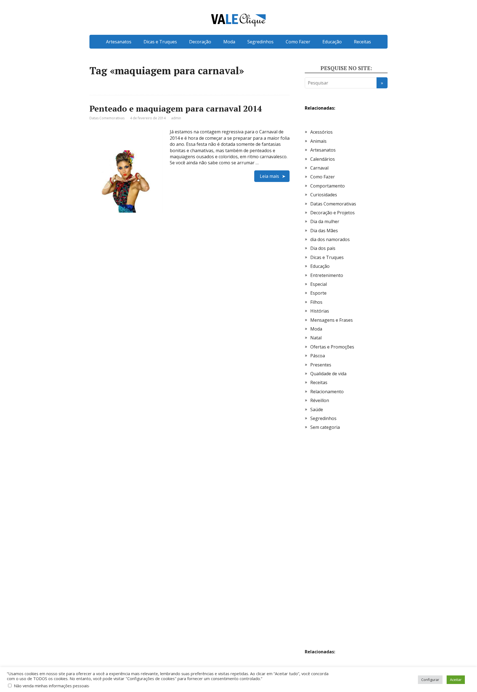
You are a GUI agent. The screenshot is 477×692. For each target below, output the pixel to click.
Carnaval (319, 168)
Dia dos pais (322, 248)
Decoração (200, 42)
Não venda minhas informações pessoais (51, 685)
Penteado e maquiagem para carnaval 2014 (175, 108)
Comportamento (327, 186)
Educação (332, 42)
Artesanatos (118, 42)
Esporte (318, 293)
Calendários (322, 159)
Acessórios (321, 132)
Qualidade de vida (328, 374)
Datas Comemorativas (106, 118)
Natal (316, 338)
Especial (318, 284)
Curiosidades (323, 195)
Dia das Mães (324, 231)
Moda (229, 42)
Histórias (319, 311)
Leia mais (269, 176)
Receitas (362, 42)
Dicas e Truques (160, 42)
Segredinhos (260, 42)
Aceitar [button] (456, 679)
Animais (318, 141)
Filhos (316, 302)
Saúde (316, 409)
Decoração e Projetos (332, 213)
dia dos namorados (330, 239)
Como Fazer (298, 42)
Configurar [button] (430, 679)
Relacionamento (327, 392)
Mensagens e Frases (331, 320)
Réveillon (319, 400)
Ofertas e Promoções (332, 347)
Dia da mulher (324, 221)
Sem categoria (325, 427)
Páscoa (317, 356)
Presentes (320, 365)
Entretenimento (326, 275)
